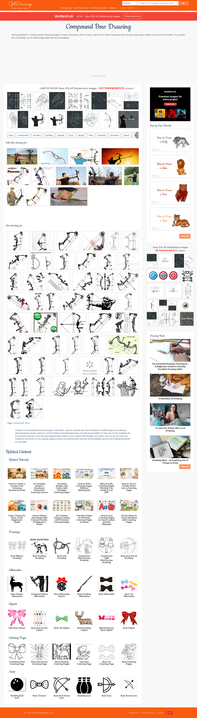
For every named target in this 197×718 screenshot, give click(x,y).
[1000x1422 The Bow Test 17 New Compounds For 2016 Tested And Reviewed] (15, 410)
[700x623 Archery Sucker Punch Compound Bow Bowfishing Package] (19, 303)
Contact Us (134, 713)
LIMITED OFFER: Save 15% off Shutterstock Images (68, 88)
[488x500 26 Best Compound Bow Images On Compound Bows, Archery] (43, 242)
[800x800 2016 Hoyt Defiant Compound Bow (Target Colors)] (128, 263)
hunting (49, 135)
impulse (101, 135)
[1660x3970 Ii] (11, 346)
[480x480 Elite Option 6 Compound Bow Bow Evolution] (94, 346)
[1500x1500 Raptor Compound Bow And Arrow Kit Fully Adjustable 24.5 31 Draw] (103, 388)
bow (11, 135)
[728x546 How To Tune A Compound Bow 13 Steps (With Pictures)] (123, 346)
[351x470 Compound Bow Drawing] (34, 410)
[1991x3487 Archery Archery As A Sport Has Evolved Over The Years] (114, 242)
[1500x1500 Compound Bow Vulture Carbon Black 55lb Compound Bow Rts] (46, 324)
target (81, 135)
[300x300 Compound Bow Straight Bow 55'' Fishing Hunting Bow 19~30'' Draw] (100, 324)
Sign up (131, 8)
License (160, 713)
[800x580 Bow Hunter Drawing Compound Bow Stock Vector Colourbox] (101, 303)
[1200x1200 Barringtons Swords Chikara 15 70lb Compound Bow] (73, 303)
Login (123, 8)
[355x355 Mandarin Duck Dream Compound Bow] (128, 367)
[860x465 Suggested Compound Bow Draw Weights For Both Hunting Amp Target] (120, 158)
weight (60, 135)
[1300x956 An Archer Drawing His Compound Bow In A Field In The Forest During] (71, 178)
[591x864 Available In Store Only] (53, 303)
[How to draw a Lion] (170, 166)
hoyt (71, 135)
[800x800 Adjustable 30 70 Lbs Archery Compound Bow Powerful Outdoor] (34, 283)
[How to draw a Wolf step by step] (170, 140)
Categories (66, 7)
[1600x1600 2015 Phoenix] (18, 178)
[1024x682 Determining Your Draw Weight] (22, 158)
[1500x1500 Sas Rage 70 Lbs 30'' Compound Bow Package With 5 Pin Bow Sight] (18, 242)
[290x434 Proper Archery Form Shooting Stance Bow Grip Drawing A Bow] (131, 178)
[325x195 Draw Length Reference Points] (68, 198)
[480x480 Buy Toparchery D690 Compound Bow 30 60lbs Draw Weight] (19, 324)
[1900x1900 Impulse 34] (66, 367)
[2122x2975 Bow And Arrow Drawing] (131, 242)
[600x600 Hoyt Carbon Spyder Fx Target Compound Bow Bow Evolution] (18, 367)
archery (37, 135)
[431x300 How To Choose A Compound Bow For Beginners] (84, 158)
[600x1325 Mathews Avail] (12, 388)
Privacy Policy (148, 713)
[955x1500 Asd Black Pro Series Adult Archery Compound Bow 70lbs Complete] (14, 283)
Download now (132, 16)
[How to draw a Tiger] (170, 218)
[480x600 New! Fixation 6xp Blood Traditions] (40, 388)
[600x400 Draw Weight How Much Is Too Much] (105, 178)
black (126, 135)
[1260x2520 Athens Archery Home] (38, 303)
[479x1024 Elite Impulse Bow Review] (75, 346)
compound (23, 135)
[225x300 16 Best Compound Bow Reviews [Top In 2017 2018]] (108, 263)
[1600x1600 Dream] (30, 346)
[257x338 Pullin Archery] (15, 198)
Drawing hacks (80, 7)
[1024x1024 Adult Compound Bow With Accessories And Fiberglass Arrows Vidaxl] (59, 283)
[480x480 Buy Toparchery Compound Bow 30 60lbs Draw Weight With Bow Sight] (17, 263)
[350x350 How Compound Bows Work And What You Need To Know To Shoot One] (40, 263)
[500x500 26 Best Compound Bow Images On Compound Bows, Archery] (42, 178)
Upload (113, 7)
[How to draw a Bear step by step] (170, 192)
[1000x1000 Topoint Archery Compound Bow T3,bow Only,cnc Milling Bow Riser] (87, 263)
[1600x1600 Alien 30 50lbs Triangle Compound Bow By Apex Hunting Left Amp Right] (93, 242)
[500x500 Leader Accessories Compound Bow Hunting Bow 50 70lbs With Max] (90, 367)
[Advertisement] (100, 57)
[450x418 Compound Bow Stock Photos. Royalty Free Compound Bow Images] (73, 324)
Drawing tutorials (99, 7)
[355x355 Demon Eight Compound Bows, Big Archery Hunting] (128, 283)
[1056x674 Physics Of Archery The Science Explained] (70, 388)
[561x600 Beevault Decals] (128, 388)
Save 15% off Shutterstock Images (170, 247)
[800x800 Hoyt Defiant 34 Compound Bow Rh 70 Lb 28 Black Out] (42, 367)
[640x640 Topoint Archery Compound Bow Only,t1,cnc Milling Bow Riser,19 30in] (37, 198)
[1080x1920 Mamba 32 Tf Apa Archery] (109, 367)
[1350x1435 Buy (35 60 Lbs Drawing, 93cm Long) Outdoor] (82, 283)
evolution (114, 135)
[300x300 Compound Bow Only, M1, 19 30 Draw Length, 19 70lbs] (68, 242)
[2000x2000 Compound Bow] (127, 324)
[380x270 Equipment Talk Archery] (54, 158)
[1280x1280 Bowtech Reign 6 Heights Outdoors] (128, 303)
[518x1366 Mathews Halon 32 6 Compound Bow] (24, 388)
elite (91, 135)
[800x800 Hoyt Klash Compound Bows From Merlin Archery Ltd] (64, 263)
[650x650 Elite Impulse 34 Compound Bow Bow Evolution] (55, 346)
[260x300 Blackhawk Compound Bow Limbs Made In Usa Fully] (105, 283)
